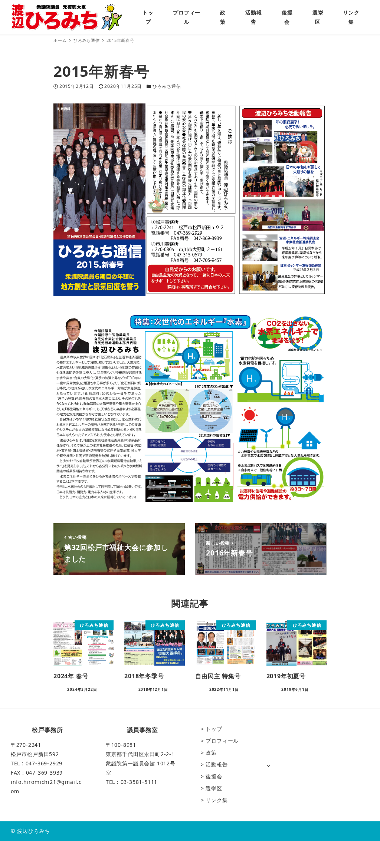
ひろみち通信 (167, 86)
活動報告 (216, 764)
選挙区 (214, 788)
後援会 (214, 776)
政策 (211, 752)
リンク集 (216, 800)
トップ (214, 728)
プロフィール (222, 740)
